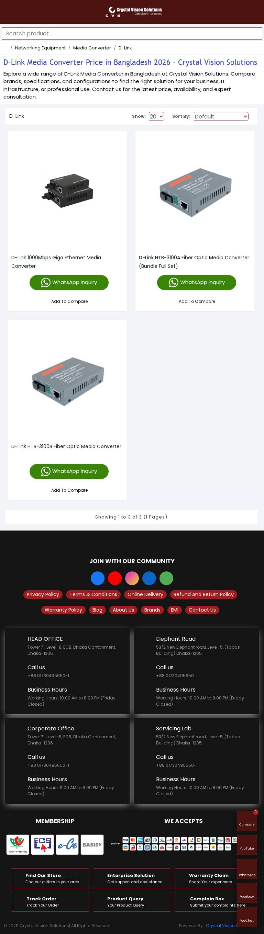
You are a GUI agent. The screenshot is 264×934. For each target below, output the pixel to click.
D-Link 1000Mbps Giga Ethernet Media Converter (56, 262)
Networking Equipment (40, 48)
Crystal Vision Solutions (230, 926)
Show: (139, 116)
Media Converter (92, 48)
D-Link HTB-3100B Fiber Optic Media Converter (66, 446)
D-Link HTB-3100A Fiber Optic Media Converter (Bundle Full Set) (194, 262)
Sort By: (181, 116)
